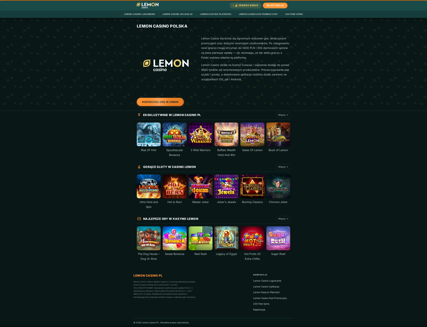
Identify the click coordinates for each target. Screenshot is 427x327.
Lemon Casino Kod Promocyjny (258, 14)
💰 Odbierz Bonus (246, 5)
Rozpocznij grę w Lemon (160, 101)
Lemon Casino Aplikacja (177, 14)
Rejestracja (275, 5)
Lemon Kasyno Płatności (215, 14)
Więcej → (283, 115)
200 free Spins (294, 14)
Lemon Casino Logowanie (139, 14)
